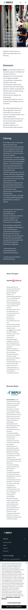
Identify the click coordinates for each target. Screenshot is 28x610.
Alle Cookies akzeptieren (14, 606)
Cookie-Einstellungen (14, 602)
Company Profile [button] (7, 542)
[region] (14, 585)
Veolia (10, 330)
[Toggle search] (20, 2)
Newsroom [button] (5, 551)
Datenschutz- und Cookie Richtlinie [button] (11, 559)
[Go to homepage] (8, 2)
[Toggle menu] (25, 2)
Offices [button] (5, 545)
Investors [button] (5, 548)
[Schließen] (26, 563)
